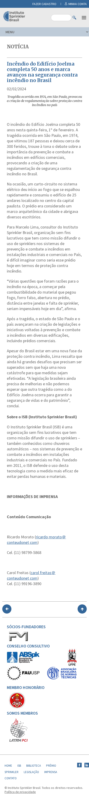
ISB (19, 766)
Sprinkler (11, 772)
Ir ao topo (82, 609)
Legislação (31, 772)
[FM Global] (18, 640)
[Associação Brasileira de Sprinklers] (23, 662)
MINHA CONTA (77, 4)
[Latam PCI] (18, 741)
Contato (11, 778)
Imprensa (50, 772)
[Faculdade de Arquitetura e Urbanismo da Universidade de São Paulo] (23, 679)
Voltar (6, 609)
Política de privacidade (20, 792)
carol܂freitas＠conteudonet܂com (31, 575)
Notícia (18, 47)
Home (8, 766)
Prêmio (51, 766)
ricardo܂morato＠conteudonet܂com (36, 539)
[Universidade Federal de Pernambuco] (72, 665)
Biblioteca (33, 766)
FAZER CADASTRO (44, 4)
